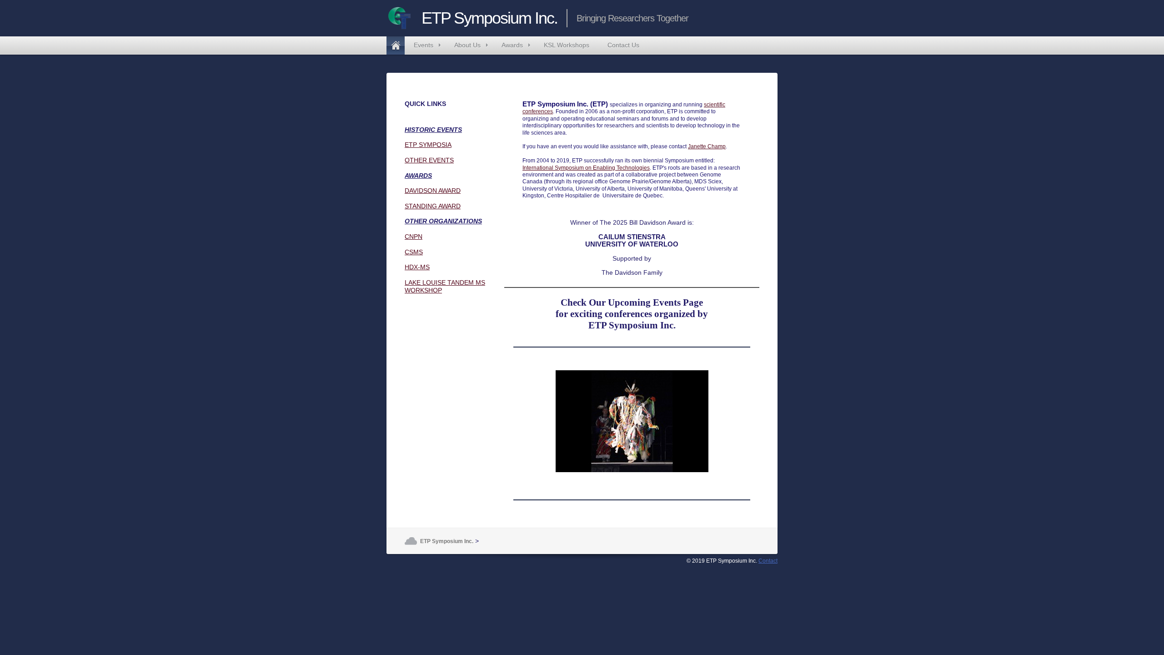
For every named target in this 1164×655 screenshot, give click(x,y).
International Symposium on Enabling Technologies (586, 168)
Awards (512, 45)
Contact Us (623, 45)
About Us (467, 45)
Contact (768, 561)
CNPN (413, 236)
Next (729, 421)
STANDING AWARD (433, 206)
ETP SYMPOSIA (428, 144)
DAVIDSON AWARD (433, 190)
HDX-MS (417, 267)
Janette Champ (707, 146)
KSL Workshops (566, 45)
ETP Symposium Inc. (395, 45)
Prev (534, 421)
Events (423, 45)
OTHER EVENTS (429, 160)
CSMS (414, 252)
